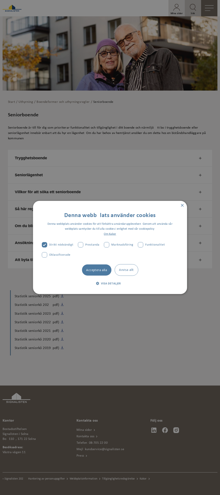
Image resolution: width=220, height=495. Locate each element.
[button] (110, 283)
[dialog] (110, 247)
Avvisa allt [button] (126, 269)
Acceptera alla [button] (96, 270)
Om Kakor (110, 233)
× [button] (182, 205)
